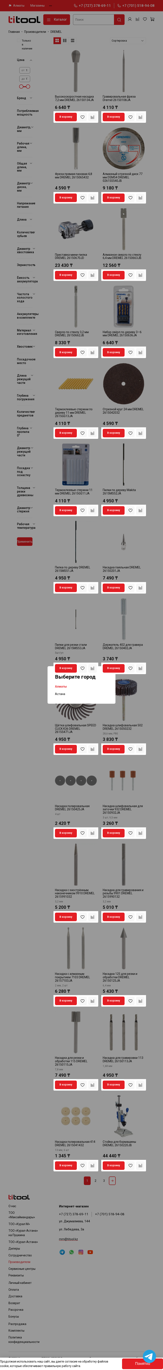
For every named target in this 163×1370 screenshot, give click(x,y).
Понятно (142, 1363)
